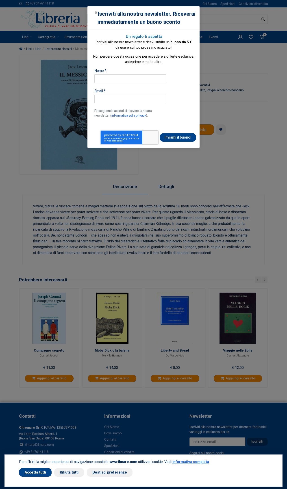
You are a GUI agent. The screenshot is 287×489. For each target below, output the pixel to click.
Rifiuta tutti (69, 472)
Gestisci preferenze (109, 472)
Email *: (100, 91)
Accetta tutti (35, 472)
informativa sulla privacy (128, 115)
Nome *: (100, 71)
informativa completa (190, 462)
